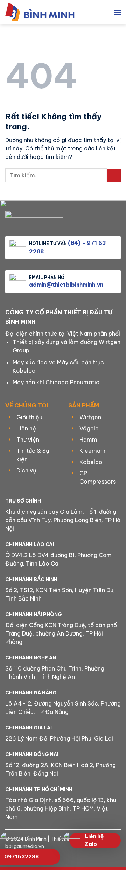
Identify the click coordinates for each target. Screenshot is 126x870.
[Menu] (117, 12)
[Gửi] (114, 175)
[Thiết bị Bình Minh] (43, 12)
